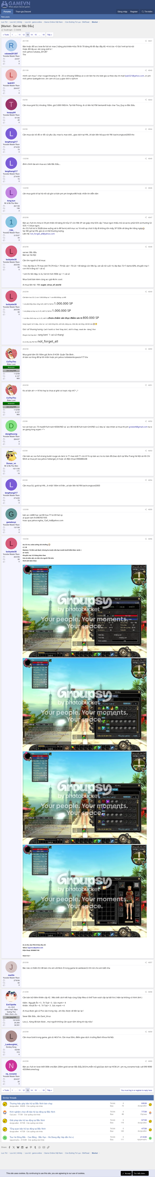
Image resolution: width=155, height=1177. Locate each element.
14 (32, 34)
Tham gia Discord (23, 11)
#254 (150, 480)
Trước (6, 34)
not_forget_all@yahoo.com (42, 233)
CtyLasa (13, 1114)
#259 (150, 1031)
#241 (150, 41)
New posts (5, 16)
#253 (150, 450)
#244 (150, 129)
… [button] (16, 34)
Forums (7, 11)
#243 (150, 99)
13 (28, 34)
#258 (150, 992)
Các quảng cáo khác (35, 1106)
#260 (150, 1061)
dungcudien (14, 1106)
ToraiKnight (8, 29)
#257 (150, 962)
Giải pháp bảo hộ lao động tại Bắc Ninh (27, 1120)
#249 (150, 291)
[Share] (145, 40)
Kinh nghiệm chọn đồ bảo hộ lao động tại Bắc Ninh (32, 1111)
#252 (150, 421)
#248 (150, 246)
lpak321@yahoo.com (134, 75)
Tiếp (48, 34)
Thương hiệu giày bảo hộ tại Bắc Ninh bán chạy (31, 1103)
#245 (150, 158)
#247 (150, 217)
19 (43, 34)
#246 (150, 188)
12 (24, 34)
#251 (150, 385)
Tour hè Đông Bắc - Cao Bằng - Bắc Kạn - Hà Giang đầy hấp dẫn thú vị (42, 1137)
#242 (150, 70)
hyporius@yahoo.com (35, 948)
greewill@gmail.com (138, 426)
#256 (150, 539)
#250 (150, 349)
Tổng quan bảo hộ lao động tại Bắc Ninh (28, 1128)
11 (20, 34)
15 (36, 34)
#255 (150, 509)
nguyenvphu (14, 1140)
